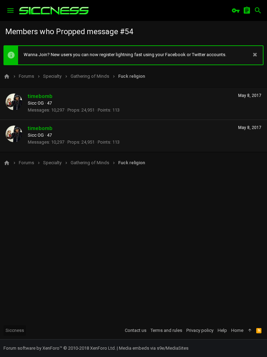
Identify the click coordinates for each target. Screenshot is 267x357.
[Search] (258, 10)
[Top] (249, 330)
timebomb (40, 96)
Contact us (135, 330)
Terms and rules (166, 330)
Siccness (15, 330)
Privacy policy (199, 330)
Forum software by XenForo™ (59, 348)
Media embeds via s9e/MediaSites (153, 348)
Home (237, 330)
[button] (10, 10)
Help (222, 330)
